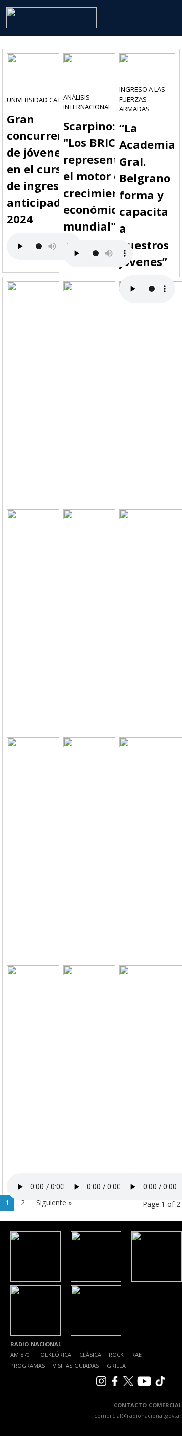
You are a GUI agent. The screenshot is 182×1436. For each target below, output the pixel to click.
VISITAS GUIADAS (76, 1365)
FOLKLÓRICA (54, 1354)
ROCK (116, 1354)
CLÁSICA (90, 1354)
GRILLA (116, 1365)
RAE (136, 1354)
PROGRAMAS (27, 1365)
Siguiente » (54, 1202)
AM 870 (20, 1354)
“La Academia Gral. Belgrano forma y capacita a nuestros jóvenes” (147, 194)
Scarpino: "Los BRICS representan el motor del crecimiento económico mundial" (98, 176)
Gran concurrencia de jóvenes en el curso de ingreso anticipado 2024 (44, 168)
